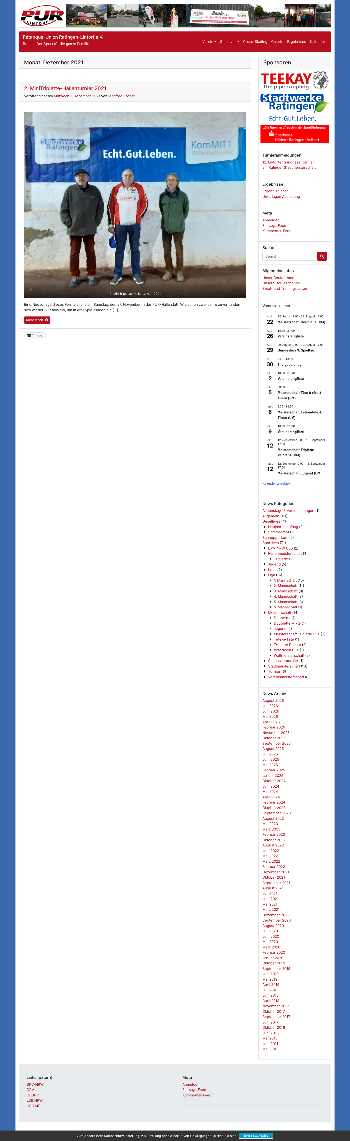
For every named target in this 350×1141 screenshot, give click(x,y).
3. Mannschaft (286, 591)
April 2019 (270, 984)
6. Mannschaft (285, 607)
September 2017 (276, 1016)
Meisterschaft (279, 612)
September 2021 (276, 883)
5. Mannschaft (285, 602)
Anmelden (271, 220)
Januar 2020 (272, 958)
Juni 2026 (270, 711)
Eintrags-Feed (274, 225)
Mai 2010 (269, 1049)
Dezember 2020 (276, 915)
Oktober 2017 (273, 1011)
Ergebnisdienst (275, 191)
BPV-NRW (35, 1084)
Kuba (272, 569)
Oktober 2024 (274, 781)
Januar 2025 (272, 775)
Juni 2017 (270, 1022)
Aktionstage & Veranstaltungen (288, 510)
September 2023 (276, 813)
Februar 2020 (273, 952)
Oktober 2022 (273, 840)
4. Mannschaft (285, 596)
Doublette (282, 618)
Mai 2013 (270, 1038)
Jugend (274, 564)
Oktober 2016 (273, 1027)
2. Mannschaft (285, 585)
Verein (207, 41)
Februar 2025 (273, 770)
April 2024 (271, 797)
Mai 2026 (270, 716)
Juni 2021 (270, 898)
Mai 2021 (269, 904)
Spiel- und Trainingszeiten (284, 288)
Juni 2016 (270, 1033)
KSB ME (33, 1106)
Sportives (228, 41)
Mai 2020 (270, 941)
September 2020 (276, 920)
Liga (271, 575)
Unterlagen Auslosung (281, 196)
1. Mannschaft (285, 580)
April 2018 (270, 1000)
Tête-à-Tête (284, 639)
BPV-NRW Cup (280, 548)
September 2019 (276, 968)
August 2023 (273, 818)
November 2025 (276, 732)
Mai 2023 (270, 823)
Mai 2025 (270, 765)
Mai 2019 (269, 979)
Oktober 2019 (273, 963)
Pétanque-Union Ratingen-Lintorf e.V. (63, 37)
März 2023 (271, 829)
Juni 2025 (270, 759)
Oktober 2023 (274, 807)
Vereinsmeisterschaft (286, 677)
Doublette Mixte (287, 623)
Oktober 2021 (273, 877)
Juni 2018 (270, 995)
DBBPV (33, 1095)
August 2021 (272, 888)
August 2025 (273, 748)
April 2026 (271, 722)
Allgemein (270, 516)
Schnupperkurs (275, 537)
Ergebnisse (296, 41)
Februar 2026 (273, 727)
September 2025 (276, 743)
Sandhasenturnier (283, 660)
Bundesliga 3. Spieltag (296, 350)
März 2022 (271, 861)
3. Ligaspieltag (290, 364)
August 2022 (273, 845)
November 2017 (275, 1006)
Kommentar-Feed (276, 231)
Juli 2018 (269, 990)
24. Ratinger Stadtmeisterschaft (289, 167)
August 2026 (273, 700)
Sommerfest (278, 532)
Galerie (277, 41)
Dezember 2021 (275, 872)
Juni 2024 (270, 786)
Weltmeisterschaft (289, 655)
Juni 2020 (270, 936)
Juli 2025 (270, 754)
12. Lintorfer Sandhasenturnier (288, 162)
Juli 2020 (270, 931)
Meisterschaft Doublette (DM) (301, 322)
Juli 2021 (269, 893)
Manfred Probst (121, 96)
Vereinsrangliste (291, 336)
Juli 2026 (270, 705)
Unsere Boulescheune (281, 283)
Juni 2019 (270, 974)
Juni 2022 (270, 850)
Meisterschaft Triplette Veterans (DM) (296, 452)
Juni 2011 (270, 1043)
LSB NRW (35, 1100)
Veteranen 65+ (286, 650)
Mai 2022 (270, 856)
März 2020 (271, 947)
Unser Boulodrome (278, 277)
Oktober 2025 (273, 738)
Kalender (317, 41)
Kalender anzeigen (276, 483)
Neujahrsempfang (283, 527)
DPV (30, 1089)
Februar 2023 (273, 834)
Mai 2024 (270, 791)
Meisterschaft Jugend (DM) (300, 473)
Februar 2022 (273, 866)
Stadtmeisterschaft (284, 666)
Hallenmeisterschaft (285, 553)
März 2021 (271, 909)
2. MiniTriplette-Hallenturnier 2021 (65, 88)
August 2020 (273, 925)
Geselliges (271, 521)
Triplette (281, 559)
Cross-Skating (255, 41)
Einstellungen (256, 1135)
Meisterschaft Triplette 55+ (297, 634)
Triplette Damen (287, 644)
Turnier (37, 336)
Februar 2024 (273, 802)
